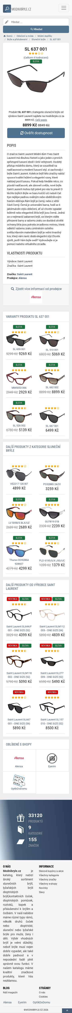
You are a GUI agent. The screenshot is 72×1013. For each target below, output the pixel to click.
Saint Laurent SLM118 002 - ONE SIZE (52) (19, 675)
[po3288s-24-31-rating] (52, 466)
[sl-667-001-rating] (52, 408)
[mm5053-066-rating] (19, 370)
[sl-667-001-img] (52, 416)
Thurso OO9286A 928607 (19, 561)
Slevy (42, 892)
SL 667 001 (52, 425)
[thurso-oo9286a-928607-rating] (19, 543)
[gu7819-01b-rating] (52, 505)
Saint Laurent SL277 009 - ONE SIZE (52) (52, 675)
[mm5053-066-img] (19, 378)
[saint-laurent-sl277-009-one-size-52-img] (52, 661)
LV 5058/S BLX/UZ (19, 522)
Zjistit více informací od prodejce (38, 289)
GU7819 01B (52, 521)
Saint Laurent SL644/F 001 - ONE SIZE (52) (19, 628)
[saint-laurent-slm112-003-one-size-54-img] (52, 614)
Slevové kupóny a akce (51, 871)
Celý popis (41, 119)
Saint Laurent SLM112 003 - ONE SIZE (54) (52, 628)
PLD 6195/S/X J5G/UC (52, 560)
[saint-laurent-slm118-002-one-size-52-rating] (19, 651)
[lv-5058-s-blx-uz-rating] (19, 505)
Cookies (43, 996)
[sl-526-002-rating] (19, 408)
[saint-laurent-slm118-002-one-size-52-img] (19, 661)
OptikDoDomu (41, 1002)
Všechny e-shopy (48, 883)
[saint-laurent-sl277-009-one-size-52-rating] (52, 651)
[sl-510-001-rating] (52, 332)
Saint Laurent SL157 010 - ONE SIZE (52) (52, 721)
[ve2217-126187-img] (19, 474)
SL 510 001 (52, 349)
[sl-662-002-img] (52, 378)
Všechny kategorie (49, 875)
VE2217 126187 (19, 483)
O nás (42, 992)
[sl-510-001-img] (52, 340)
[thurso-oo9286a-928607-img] (19, 551)
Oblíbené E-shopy (18, 744)
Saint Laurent (24, 274)
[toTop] (67, 1010)
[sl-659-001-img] (19, 340)
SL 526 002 (19, 425)
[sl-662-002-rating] (52, 370)
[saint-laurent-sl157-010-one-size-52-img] (52, 708)
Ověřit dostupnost (38, 133)
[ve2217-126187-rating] (19, 466)
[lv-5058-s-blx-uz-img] (19, 513)
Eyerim (22, 1002)
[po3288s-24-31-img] (52, 474)
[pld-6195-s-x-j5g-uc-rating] (52, 543)
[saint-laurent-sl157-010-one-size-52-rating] (52, 698)
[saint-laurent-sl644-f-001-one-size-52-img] (19, 614)
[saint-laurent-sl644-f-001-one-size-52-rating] (19, 604)
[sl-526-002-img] (19, 416)
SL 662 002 (52, 387)
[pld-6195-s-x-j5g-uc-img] (52, 551)
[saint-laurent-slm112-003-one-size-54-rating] (52, 604)
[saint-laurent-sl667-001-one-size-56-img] (19, 708)
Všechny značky (47, 879)
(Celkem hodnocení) (36, 57)
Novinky (43, 888)
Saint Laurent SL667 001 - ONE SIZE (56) (19, 721)
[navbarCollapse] (64, 8)
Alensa (23, 278)
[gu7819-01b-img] (52, 513)
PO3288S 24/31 (52, 484)
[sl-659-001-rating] (19, 332)
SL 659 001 (19, 349)
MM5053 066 (19, 387)
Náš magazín (10, 992)
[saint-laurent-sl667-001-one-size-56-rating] (19, 698)
